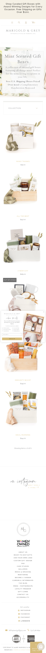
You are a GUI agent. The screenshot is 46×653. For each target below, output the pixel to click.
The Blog (23, 583)
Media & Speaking (23, 572)
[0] (33, 22)
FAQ (23, 563)
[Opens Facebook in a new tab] (24, 614)
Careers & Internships (23, 580)
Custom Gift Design (23, 560)
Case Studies (23, 566)
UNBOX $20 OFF (12, 338)
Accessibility (23, 597)
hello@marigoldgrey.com (17, 630)
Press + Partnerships (23, 586)
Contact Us (23, 594)
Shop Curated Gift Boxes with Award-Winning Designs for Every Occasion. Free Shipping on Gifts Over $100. (23, 8)
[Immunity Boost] (23, 352)
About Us (23, 552)
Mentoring (23, 574)
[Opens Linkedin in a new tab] (24, 621)
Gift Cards (23, 591)
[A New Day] (23, 243)
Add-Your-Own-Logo (23, 557)
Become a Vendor (23, 577)
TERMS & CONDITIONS (22, 650)
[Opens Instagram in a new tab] (24, 610)
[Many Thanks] (23, 133)
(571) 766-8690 (35, 630)
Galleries (23, 569)
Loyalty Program (23, 589)
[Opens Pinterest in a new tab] (24, 617)
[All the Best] (23, 188)
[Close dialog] (44, 312)
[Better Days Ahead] (23, 298)
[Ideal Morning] (23, 407)
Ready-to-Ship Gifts (23, 555)
